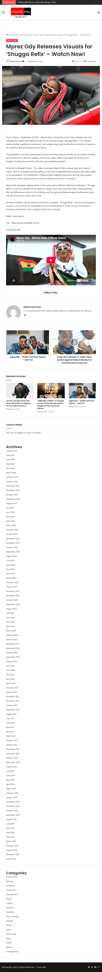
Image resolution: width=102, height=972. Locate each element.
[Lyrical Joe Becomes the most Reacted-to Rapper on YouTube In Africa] (19, 390)
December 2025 (12, 486)
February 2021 (12, 740)
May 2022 (10, 674)
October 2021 (11, 705)
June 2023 (10, 617)
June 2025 (10, 512)
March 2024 (11, 578)
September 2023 (13, 604)
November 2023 (13, 596)
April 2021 (10, 732)
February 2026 (12, 477)
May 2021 (10, 727)
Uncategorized (12, 951)
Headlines (10, 912)
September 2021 (13, 710)
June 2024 (10, 565)
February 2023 (12, 635)
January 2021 (11, 745)
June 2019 (10, 828)
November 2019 (12, 806)
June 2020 (10, 775)
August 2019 (11, 819)
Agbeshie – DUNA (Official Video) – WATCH (81, 402)
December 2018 (12, 854)
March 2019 (11, 841)
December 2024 (12, 538)
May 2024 (10, 569)
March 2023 (11, 631)
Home (10, 35)
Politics (9, 943)
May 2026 (10, 464)
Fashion (9, 903)
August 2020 (11, 767)
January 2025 (11, 534)
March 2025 (11, 525)
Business (10, 881)
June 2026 (10, 459)
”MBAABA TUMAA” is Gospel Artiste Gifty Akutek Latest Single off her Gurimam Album (50, 404)
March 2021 (11, 736)
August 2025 (11, 503)
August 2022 (11, 661)
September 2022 (13, 657)
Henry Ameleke (12, 916)
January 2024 (11, 587)
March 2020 (11, 789)
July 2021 (10, 718)
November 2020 (13, 753)
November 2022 (13, 648)
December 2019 (12, 802)
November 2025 (13, 490)
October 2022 (12, 653)
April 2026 (10, 468)
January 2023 (11, 639)
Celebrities (10, 886)
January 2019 (11, 850)
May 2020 (10, 780)
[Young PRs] (20, 12)
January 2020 (11, 797)
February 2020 (12, 793)
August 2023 (11, 609)
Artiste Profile (12, 877)
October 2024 (12, 547)
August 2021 (11, 714)
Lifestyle (9, 921)
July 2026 (10, 455)
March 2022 (11, 683)
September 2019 (13, 815)
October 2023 (12, 600)
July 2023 (10, 613)
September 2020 (13, 762)
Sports (9, 947)
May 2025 (10, 517)
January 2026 (11, 481)
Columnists (10, 890)
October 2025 (12, 495)
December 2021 (12, 696)
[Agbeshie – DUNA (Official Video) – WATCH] (82, 390)
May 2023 (10, 622)
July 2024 (10, 560)
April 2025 (10, 521)
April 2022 (10, 679)
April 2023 (10, 626)
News (8, 938)
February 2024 (12, 582)
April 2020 (10, 784)
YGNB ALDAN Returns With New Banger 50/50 (36, 2)
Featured (10, 908)
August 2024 (11, 556)
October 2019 (11, 811)
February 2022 (12, 688)
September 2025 (13, 499)
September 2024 (13, 552)
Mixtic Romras (16, 61)
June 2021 (10, 723)
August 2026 (11, 451)
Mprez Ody (51, 292)
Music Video (33, 35)
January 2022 (11, 692)
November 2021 (12, 701)
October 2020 (12, 758)
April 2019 (10, 837)
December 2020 (12, 749)
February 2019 (12, 846)
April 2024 (10, 574)
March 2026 (11, 473)
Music (8, 930)
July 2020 (10, 771)
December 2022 (12, 644)
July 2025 (10, 508)
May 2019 (10, 832)
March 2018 (11, 859)
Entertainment (20, 35)
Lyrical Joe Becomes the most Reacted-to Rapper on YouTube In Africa (18, 403)
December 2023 (12, 591)
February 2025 (12, 530)
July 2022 (10, 666)
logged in (21, 433)
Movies (9, 925)
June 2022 (10, 670)
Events (9, 899)
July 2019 (10, 824)
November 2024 (13, 543)
